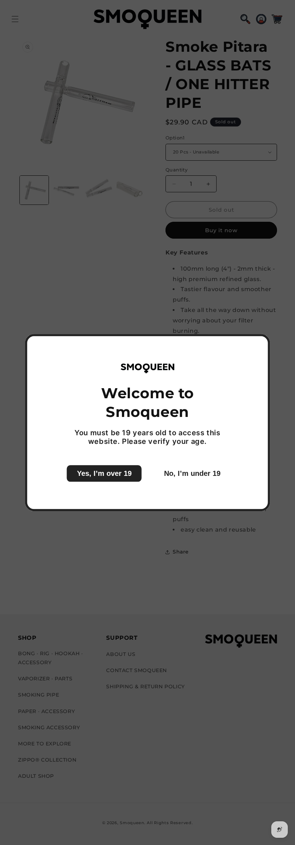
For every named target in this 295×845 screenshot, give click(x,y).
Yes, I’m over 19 (104, 473)
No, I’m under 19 (192, 473)
